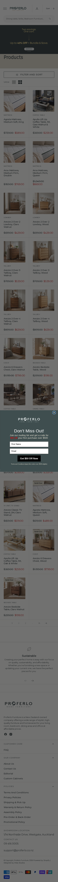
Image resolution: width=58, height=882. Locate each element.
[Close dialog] (54, 412)
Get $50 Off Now (29, 458)
